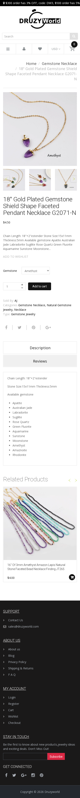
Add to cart (39, 286)
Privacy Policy (17, 662)
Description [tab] (40, 347)
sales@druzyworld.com (23, 626)
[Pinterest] (41, 775)
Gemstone (10, 271)
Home (31, 63)
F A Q (12, 675)
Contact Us (15, 620)
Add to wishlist (15, 256)
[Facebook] (5, 327)
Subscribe (56, 756)
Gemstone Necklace (59, 63)
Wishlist (13, 716)
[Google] (47, 327)
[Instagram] (33, 775)
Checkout (14, 723)
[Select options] (72, 577)
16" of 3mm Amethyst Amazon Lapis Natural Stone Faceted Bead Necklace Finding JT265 (36, 567)
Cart (11, 710)
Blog (11, 655)
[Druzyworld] (40, 15)
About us (14, 649)
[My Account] (24, 49)
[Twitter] (19, 327)
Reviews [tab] (40, 361)
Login (12, 697)
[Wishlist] (40, 49)
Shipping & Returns (20, 668)
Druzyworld (52, 792)
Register (13, 704)
